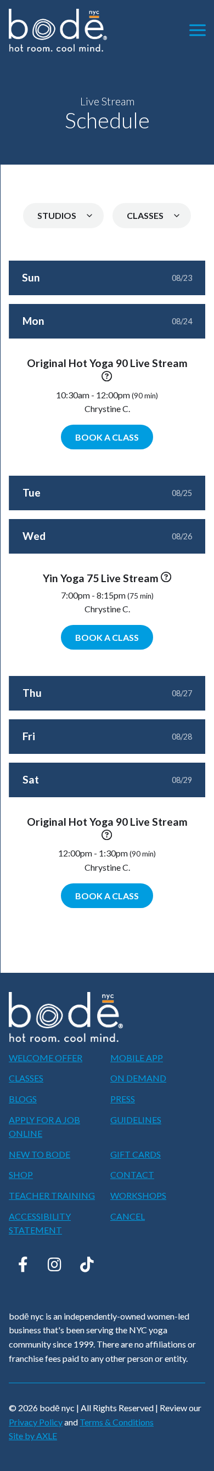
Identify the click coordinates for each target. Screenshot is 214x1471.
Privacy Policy (36, 1422)
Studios (56, 215)
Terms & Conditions (117, 1422)
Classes (145, 215)
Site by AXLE (33, 1435)
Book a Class (107, 437)
